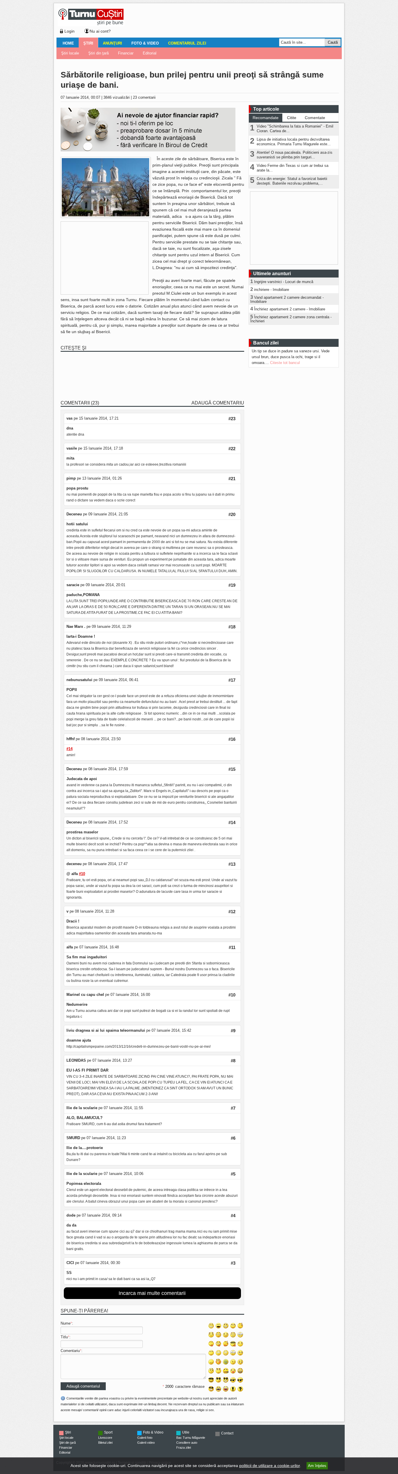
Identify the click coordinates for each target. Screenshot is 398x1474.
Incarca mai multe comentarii (152, 1293)
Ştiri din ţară (98, 53)
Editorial (149, 53)
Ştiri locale (70, 53)
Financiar (125, 53)
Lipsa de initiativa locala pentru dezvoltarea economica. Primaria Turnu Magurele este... (294, 141)
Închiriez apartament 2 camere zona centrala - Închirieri (291, 319)
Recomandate (266, 117)
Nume (66, 1323)
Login (69, 31)
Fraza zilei (183, 1447)
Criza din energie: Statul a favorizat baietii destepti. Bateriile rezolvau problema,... (292, 180)
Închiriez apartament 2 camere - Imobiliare (289, 309)
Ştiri (88, 43)
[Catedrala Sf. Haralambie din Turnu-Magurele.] (105, 216)
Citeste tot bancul (285, 362)
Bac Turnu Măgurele (190, 1437)
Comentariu (70, 1350)
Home (68, 43)
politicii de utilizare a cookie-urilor (269, 1465)
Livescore (105, 1437)
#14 (69, 749)
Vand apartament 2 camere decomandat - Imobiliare (287, 299)
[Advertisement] (231, 21)
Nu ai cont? (100, 31)
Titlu (64, 1337)
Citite (291, 117)
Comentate (315, 117)
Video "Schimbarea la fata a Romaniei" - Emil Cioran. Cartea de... (295, 128)
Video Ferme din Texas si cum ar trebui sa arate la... (292, 167)
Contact (227, 1433)
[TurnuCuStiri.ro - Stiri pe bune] (91, 24)
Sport (108, 1432)
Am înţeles (317, 1466)
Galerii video (146, 1442)
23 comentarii (144, 97)
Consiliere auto (186, 1442)
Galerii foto (144, 1437)
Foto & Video (145, 43)
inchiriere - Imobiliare (271, 289)
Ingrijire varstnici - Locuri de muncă (283, 282)
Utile (185, 1432)
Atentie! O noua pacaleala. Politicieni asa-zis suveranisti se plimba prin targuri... (294, 154)
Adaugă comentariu (217, 402)
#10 (82, 874)
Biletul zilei (105, 1442)
